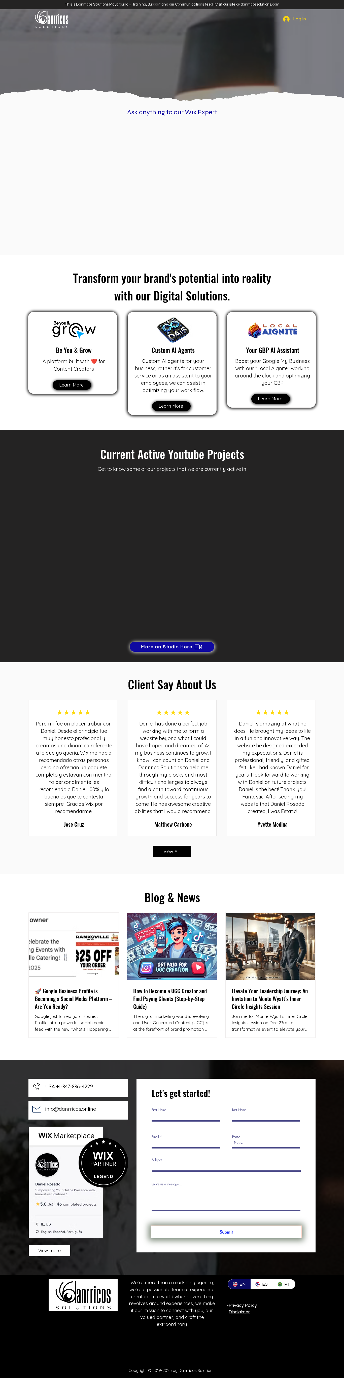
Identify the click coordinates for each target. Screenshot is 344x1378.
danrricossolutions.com (259, 4)
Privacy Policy (243, 1305)
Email (155, 1136)
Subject (157, 1160)
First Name (159, 1110)
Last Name (239, 1110)
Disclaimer (239, 1312)
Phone (236, 1136)
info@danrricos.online (70, 1109)
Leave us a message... (167, 1184)
